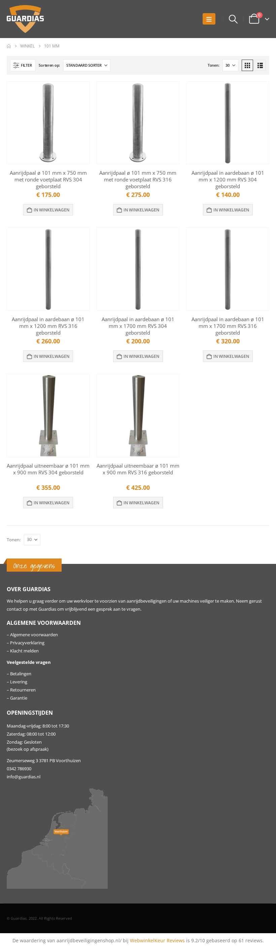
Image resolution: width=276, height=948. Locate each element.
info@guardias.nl (23, 777)
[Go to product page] (48, 123)
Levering (18, 682)
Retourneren (23, 690)
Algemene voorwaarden (34, 635)
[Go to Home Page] (9, 46)
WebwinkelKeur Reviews (157, 940)
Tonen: (213, 65)
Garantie (18, 698)
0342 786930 (19, 769)
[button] (209, 19)
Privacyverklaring (27, 643)
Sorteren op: (49, 65)
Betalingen (20, 674)
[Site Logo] (25, 19)
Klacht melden (24, 651)
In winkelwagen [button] (51, 210)
